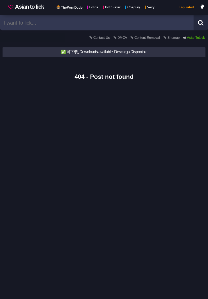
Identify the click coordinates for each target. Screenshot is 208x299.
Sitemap (173, 38)
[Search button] (201, 22)
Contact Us (101, 38)
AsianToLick (195, 38)
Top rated (186, 7)
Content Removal (147, 38)
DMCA (122, 38)
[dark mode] (202, 7)
